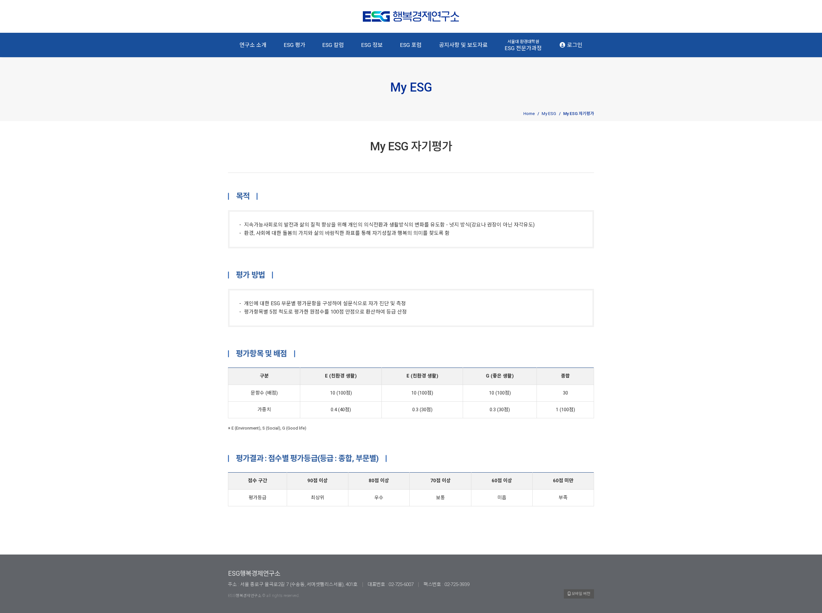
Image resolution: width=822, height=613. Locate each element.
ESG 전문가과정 (523, 45)
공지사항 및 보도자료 (463, 45)
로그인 (574, 45)
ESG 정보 (372, 45)
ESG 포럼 (411, 45)
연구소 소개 (253, 45)
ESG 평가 (294, 45)
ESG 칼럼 (333, 45)
